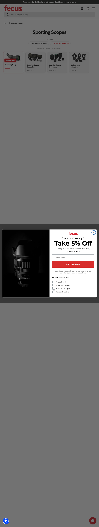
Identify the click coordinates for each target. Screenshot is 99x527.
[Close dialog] (94, 232)
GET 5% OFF (73, 264)
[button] (6, 521)
